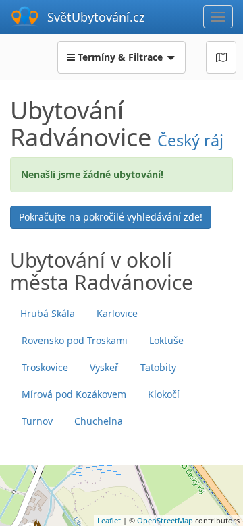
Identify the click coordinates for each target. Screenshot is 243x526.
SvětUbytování (95, 17)
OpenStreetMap (165, 520)
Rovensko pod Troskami (75, 340)
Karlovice (117, 313)
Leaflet (109, 520)
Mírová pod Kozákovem (74, 394)
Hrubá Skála (47, 313)
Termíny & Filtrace (120, 57)
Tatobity (158, 367)
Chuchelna (98, 421)
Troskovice (45, 367)
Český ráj (190, 140)
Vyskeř (104, 367)
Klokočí (164, 394)
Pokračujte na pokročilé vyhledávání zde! (110, 216)
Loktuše (166, 340)
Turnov (37, 421)
